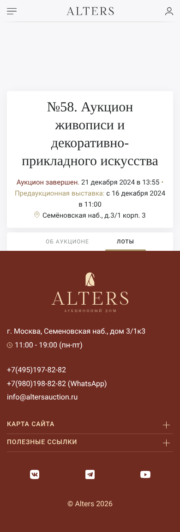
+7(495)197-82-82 (36, 369)
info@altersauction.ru (42, 397)
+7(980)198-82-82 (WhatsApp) (57, 383)
